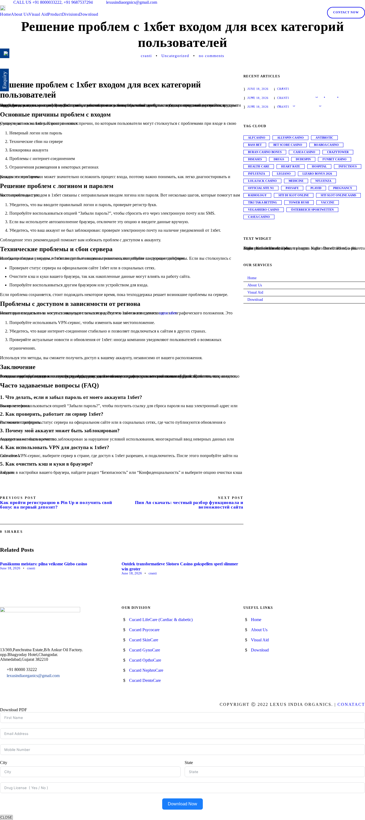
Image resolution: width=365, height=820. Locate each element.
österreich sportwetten (312, 209)
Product (55, 14)
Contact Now (346, 12)
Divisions (70, 14)
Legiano (284, 173)
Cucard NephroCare (146, 670)
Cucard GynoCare (144, 650)
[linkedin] (348, 2)
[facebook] (341, 2)
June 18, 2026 (10, 568)
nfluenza (323, 180)
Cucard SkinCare (143, 640)
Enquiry (4, 80)
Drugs (279, 159)
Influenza (256, 173)
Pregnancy (342, 188)
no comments (211, 56)
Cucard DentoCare (145, 680)
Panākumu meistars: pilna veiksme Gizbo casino (43, 564)
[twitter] (356, 2)
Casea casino (304, 152)
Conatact (351, 704)
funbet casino (335, 159)
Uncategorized (175, 56)
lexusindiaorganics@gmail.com (33, 675)
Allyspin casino (290, 137)
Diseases (255, 159)
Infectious (348, 166)
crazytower (338, 152)
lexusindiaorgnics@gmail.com (131, 2)
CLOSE (6, 817)
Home (5, 14)
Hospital (319, 166)
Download (88, 14)
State (189, 762)
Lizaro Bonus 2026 (317, 173)
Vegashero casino (263, 209)
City (3, 762)
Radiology (257, 195)
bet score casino (287, 144)
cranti (146, 56)
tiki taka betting (262, 202)
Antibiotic (324, 137)
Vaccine (327, 202)
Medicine (296, 180)
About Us (20, 14)
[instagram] (363, 2)
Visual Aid (38, 14)
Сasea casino (259, 216)
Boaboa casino (326, 144)
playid (315, 188)
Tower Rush (299, 202)
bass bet (255, 144)
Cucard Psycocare (144, 629)
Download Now (182, 804)
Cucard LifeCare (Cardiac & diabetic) (161, 619)
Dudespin (303, 159)
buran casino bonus (265, 152)
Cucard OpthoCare (145, 660)
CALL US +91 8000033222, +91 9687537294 (53, 2)
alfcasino (256, 137)
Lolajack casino (262, 180)
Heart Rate (290, 166)
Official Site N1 (261, 188)
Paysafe (292, 188)
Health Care (258, 166)
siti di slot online (293, 195)
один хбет (168, 313)
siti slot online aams (338, 195)
